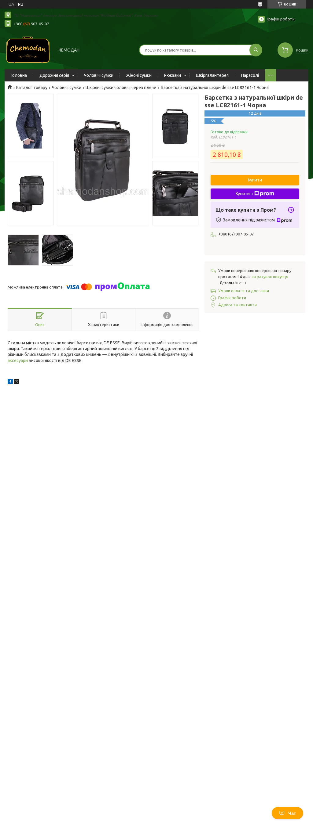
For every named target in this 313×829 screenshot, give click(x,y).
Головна (19, 75)
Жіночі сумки (139, 75)
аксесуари (18, 360)
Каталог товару (31, 87)
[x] (16, 382)
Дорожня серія (54, 75)
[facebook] (10, 382)
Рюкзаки (172, 75)
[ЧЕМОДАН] (28, 49)
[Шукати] (255, 50)
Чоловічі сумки (98, 75)
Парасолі (250, 75)
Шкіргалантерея (212, 75)
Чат (292, 813)
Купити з (244, 193)
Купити (255, 180)
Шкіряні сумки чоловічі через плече (121, 87)
